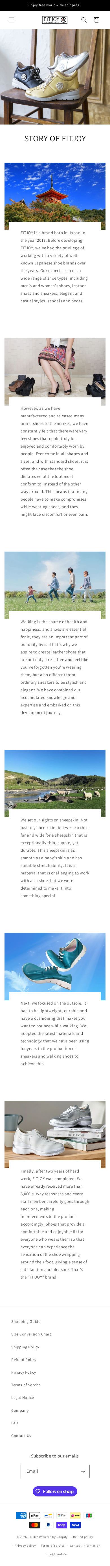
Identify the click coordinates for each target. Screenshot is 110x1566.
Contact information (85, 1545)
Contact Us (21, 1435)
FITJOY (33, 1537)
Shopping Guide (25, 1321)
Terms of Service (26, 1384)
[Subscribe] (83, 1471)
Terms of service (53, 1545)
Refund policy (83, 1537)
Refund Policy (23, 1359)
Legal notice (58, 1554)
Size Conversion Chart (31, 1334)
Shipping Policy (25, 1346)
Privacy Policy (23, 1372)
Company (19, 1410)
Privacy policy (25, 1545)
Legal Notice (22, 1397)
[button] (11, 20)
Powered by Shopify (53, 1537)
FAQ (14, 1422)
